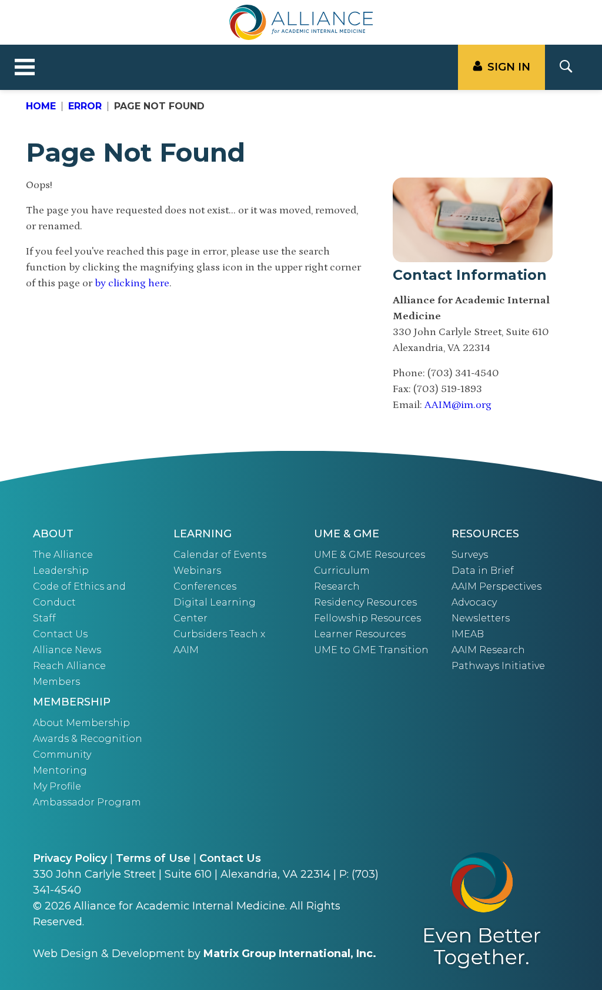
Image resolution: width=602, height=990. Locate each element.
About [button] (53, 533)
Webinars (197, 570)
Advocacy (474, 602)
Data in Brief (483, 570)
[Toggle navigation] (24, 68)
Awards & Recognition (87, 738)
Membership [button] (72, 701)
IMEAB (468, 634)
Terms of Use (153, 858)
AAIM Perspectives (496, 586)
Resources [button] (485, 533)
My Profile (57, 786)
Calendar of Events (219, 554)
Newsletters (481, 618)
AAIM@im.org (457, 405)
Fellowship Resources (367, 618)
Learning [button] (202, 533)
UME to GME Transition (371, 649)
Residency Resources (365, 602)
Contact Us (60, 634)
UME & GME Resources (369, 554)
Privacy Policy (70, 858)
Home (41, 106)
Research (337, 586)
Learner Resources (360, 634)
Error (85, 106)
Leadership (61, 570)
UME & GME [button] (346, 533)
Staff (44, 618)
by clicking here (132, 283)
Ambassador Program (87, 802)
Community (62, 754)
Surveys (470, 554)
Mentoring (60, 770)
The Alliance (63, 554)
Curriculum (342, 570)
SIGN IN (508, 67)
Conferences (204, 586)
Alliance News (67, 649)
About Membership (81, 722)
